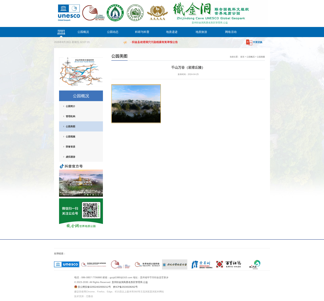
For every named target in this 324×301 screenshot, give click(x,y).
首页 (242, 57)
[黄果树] (201, 264)
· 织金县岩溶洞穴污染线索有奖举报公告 (154, 42)
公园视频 (70, 136)
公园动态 (112, 32)
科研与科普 (142, 32)
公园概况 (83, 32)
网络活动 (231, 32)
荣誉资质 (70, 146)
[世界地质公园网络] (147, 264)
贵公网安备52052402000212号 (94, 286)
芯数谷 (89, 296)
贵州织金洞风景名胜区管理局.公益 (210, 22)
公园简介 (70, 106)
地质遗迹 (172, 32)
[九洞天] (255, 264)
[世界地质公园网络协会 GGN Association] (93, 264)
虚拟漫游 (70, 156)
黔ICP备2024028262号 (125, 286)
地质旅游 (201, 32)
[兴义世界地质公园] (174, 264)
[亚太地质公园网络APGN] (120, 264)
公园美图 (70, 126)
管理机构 (70, 116)
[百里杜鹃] (228, 264)
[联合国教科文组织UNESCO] (66, 264)
